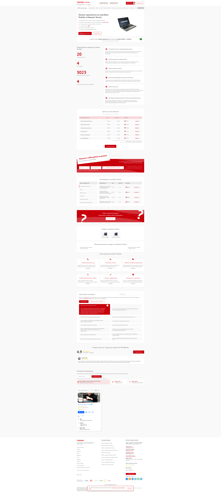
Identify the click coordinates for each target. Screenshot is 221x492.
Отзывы (104, 8)
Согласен (129, 488)
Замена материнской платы (86, 121)
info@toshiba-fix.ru (130, 453)
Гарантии (113, 8)
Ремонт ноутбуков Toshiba (107, 443)
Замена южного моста (85, 124)
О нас (101, 8)
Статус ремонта (141, 7)
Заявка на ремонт (126, 8)
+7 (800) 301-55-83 (104, 2)
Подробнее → (136, 187)
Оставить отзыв (138, 352)
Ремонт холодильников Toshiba (108, 447)
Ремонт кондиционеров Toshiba (108, 462)
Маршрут (82, 412)
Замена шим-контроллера (86, 128)
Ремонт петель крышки (85, 134)
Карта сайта (79, 474)
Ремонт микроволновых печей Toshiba (109, 450)
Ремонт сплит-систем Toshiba (107, 464)
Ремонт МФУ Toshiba (106, 452)
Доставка (108, 8)
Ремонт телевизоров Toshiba (107, 445)
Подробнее (88, 268)
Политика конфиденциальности (110, 484)
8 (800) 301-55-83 (129, 450)
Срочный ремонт (92, 8)
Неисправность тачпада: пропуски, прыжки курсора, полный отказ (105, 197)
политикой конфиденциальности (93, 169)
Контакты (132, 8)
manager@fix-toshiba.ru (130, 456)
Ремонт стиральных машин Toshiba (109, 455)
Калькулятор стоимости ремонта (83, 467)
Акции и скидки (119, 8)
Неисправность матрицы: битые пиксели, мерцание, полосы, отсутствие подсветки (105, 187)
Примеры (79, 451)
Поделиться (127, 479)
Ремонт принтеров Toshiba (107, 459)
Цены (97, 8)
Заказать (137, 121)
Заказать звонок (110, 218)
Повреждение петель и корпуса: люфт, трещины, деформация (105, 202)
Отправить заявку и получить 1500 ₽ (113, 167)
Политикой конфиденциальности (102, 378)
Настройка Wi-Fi (84, 131)
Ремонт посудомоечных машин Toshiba (110, 457)
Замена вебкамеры (85, 138)
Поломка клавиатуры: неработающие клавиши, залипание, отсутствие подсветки (106, 192)
